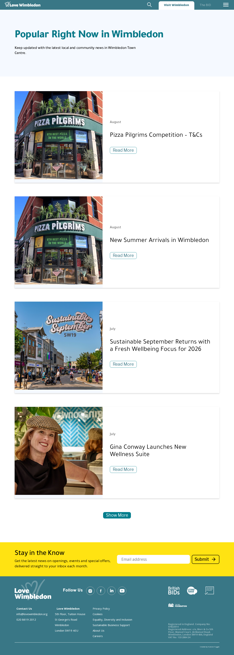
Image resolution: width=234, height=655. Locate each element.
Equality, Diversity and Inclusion (112, 619)
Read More (123, 150)
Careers (98, 636)
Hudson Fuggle (213, 647)
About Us (98, 630)
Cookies (98, 614)
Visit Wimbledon (176, 5)
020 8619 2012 (26, 619)
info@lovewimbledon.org (32, 614)
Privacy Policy (101, 608)
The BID (205, 5)
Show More (117, 515)
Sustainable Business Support (111, 625)
